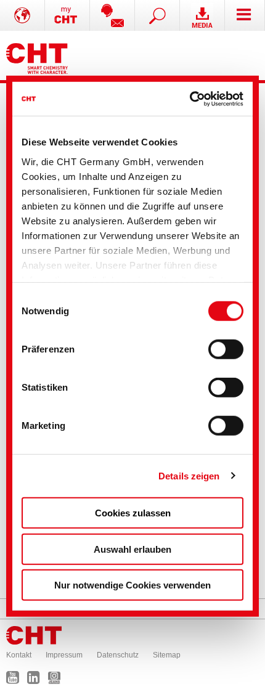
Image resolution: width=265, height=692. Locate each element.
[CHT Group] (37, 55)
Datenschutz (118, 655)
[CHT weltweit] (22, 15)
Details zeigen (188, 475)
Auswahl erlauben (132, 548)
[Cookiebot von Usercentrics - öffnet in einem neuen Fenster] (189, 99)
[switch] (225, 349)
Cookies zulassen (133, 513)
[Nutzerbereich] (67, 15)
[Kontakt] (112, 15)
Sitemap (167, 655)
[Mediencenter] (202, 15)
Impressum (64, 655)
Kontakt (18, 655)
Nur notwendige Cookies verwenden (132, 585)
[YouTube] (15, 680)
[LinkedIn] (36, 680)
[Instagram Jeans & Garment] (57, 680)
